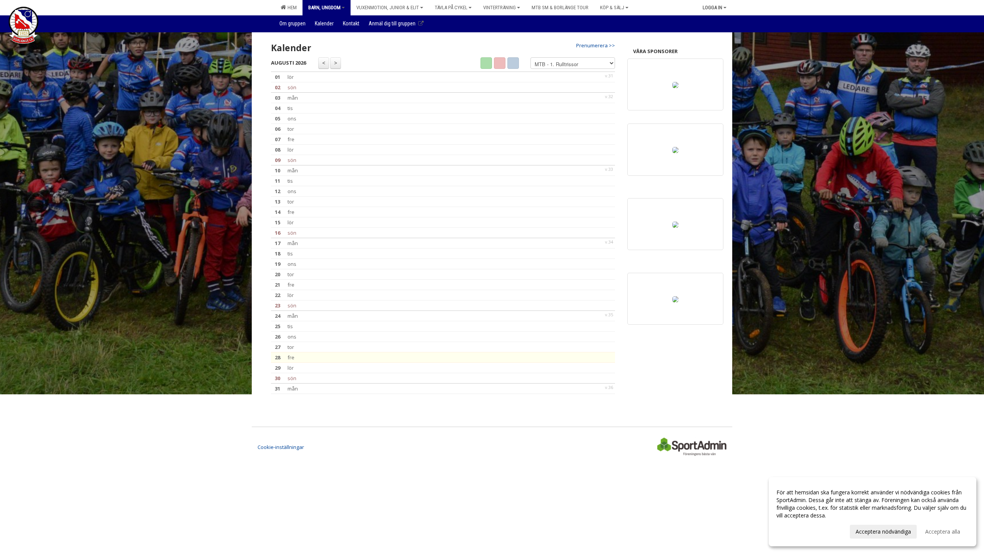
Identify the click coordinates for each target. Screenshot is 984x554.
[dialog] (872, 511)
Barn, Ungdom (324, 7)
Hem (291, 7)
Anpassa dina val (797, 530)
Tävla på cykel (451, 7)
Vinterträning (499, 7)
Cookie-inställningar (281, 447)
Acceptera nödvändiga (883, 531)
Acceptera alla (942, 531)
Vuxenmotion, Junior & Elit (387, 7)
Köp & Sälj (612, 7)
